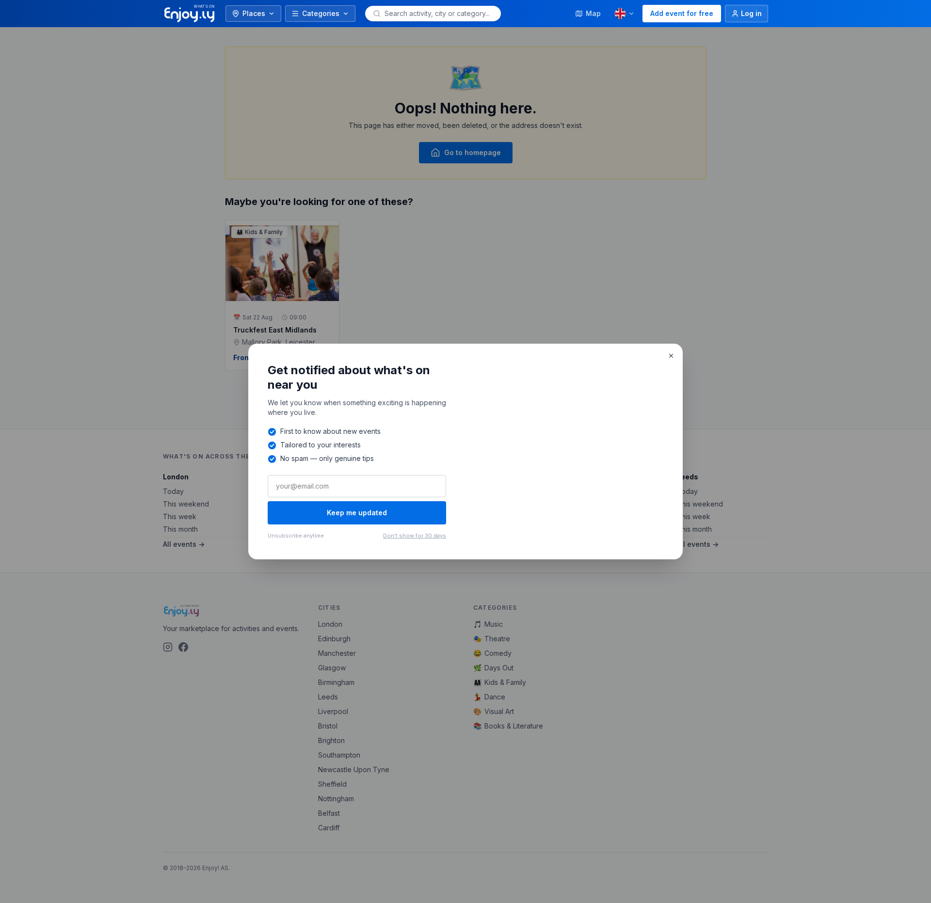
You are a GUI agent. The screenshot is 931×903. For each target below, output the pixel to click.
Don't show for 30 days (414, 535)
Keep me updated (357, 512)
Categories (320, 13)
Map (593, 13)
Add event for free (681, 13)
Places (253, 13)
